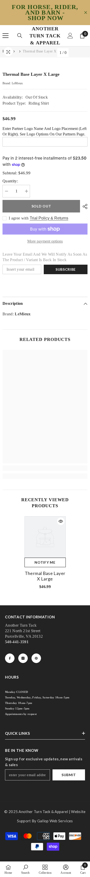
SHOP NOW (46, 18)
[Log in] (70, 35)
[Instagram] (23, 658)
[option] (45, 554)
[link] (45, 468)
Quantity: (10, 181)
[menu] (5, 36)
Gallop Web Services (55, 821)
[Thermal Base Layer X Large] (45, 537)
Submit (69, 775)
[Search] (20, 36)
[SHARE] (84, 206)
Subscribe (66, 269)
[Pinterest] (36, 658)
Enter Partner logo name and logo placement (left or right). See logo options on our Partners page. (44, 131)
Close (86, 13)
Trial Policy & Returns (49, 218)
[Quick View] (60, 521)
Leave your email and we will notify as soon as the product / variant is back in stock (44, 257)
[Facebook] (9, 658)
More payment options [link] (45, 241)
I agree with (18, 218)
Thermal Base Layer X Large (45, 575)
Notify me (44, 562)
